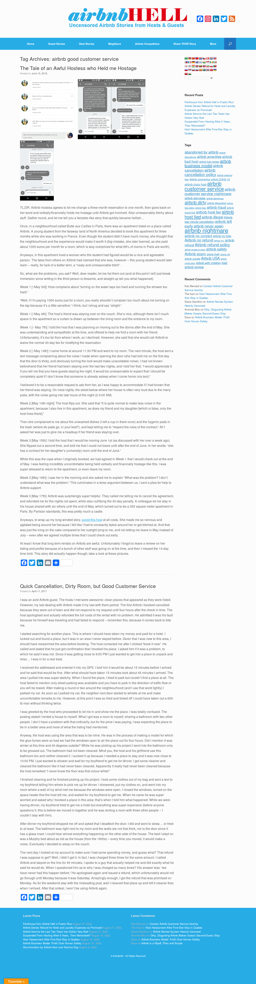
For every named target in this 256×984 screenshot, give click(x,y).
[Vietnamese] (186, 74)
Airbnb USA (210, 258)
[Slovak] (193, 70)
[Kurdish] (193, 66)
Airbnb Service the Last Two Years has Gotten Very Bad (55, 931)
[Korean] (189, 66)
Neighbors (114, 44)
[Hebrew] (200, 62)
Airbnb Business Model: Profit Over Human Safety (207, 319)
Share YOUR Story (184, 44)
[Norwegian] (204, 66)
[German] (193, 62)
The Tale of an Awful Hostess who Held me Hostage (78, 67)
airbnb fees (200, 207)
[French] (189, 62)
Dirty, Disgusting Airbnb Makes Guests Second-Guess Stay (208, 311)
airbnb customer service (204, 186)
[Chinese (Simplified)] (193, 58)
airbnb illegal (212, 217)
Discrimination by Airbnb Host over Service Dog (50, 947)
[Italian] (215, 62)
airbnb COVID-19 (220, 179)
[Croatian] (200, 58)
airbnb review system (195, 249)
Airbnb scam (195, 253)
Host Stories (86, 44)
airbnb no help (222, 236)
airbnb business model (208, 163)
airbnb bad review (209, 162)
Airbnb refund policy (212, 244)
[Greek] (197, 62)
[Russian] (186, 70)
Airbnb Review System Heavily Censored (177, 931)
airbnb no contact (198, 235)
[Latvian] (197, 66)
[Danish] (207, 58)
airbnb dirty (195, 202)
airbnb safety (216, 248)
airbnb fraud (216, 207)
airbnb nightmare (206, 230)
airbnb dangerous (215, 198)
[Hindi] (204, 62)
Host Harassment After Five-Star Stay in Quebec (51, 939)
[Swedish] (204, 70)
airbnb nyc (219, 240)
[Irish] (211, 62)
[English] (215, 58)
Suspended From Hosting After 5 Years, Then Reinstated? (56, 935)
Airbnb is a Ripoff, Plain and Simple (161, 943)
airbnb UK (225, 254)
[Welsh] (189, 74)
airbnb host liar (208, 212)
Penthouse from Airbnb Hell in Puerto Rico (209, 102)
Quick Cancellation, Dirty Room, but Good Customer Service (88, 585)
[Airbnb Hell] (128, 19)
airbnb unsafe (192, 258)
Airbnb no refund (199, 240)
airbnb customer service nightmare (210, 191)
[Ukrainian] (215, 70)
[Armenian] (189, 58)
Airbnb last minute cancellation (208, 219)
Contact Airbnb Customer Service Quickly (174, 924)
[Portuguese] (215, 66)
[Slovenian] (197, 70)
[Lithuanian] (200, 66)
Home (30, 44)
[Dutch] (211, 58)
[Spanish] (200, 70)
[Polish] (211, 66)
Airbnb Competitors (147, 44)
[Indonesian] (207, 62)
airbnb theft (213, 254)
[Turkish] (211, 70)
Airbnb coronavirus (200, 179)
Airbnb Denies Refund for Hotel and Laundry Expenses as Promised (210, 108)
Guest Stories (56, 44)
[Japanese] (186, 66)
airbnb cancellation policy (200, 172)
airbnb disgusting (216, 203)
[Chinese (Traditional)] (197, 58)
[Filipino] (186, 62)
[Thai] (207, 70)
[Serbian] (189, 70)
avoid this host (92, 519)
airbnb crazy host (195, 184)
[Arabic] (186, 58)
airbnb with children (208, 263)
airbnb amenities (209, 156)
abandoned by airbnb (201, 152)
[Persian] (207, 66)
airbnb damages (195, 198)
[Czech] (204, 58)
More (213, 44)
